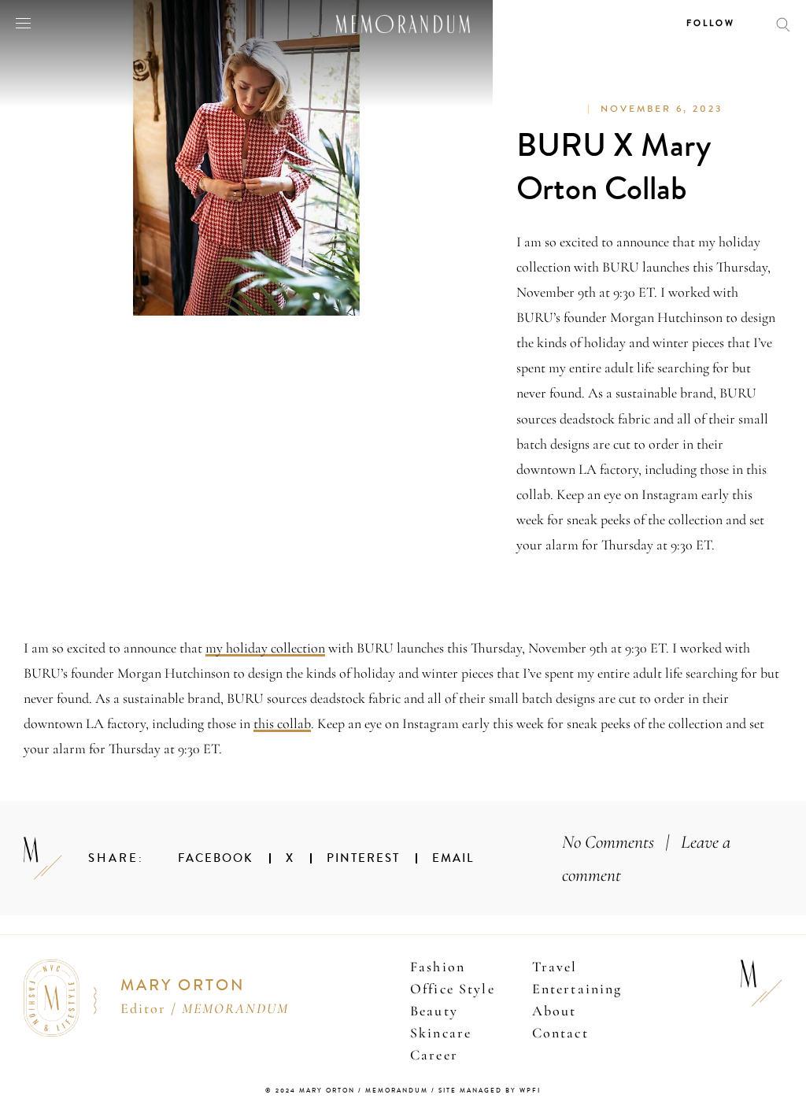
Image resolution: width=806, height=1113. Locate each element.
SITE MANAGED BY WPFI (489, 1090)
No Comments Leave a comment (646, 858)
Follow (710, 23)
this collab (282, 723)
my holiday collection (265, 647)
